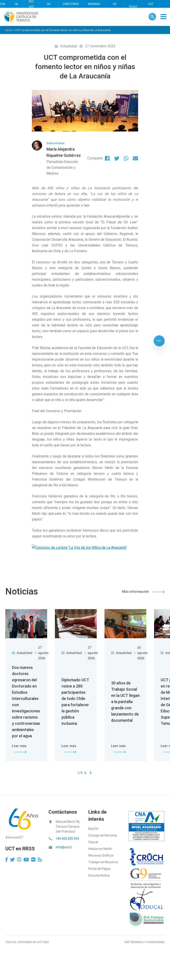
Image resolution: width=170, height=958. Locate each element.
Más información (136, 592)
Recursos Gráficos (101, 855)
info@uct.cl (63, 847)
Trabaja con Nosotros (103, 862)
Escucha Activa (99, 875)
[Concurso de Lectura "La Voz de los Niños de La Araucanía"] (79, 547)
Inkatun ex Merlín (100, 849)
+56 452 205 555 (67, 838)
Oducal (93, 842)
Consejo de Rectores (102, 835)
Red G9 (93, 829)
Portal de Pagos (99, 869)
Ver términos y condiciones (144, 942)
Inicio (8, 30)
